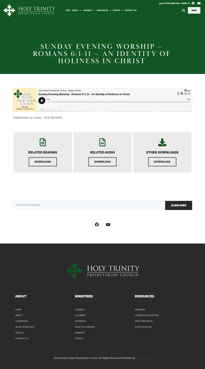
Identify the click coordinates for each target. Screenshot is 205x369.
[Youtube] (108, 224)
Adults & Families (85, 327)
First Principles (144, 321)
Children (80, 315)
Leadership (21, 321)
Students (80, 321)
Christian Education (146, 315)
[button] (183, 10)
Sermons (140, 309)
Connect (87, 10)
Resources (102, 10)
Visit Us (19, 332)
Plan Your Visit (143, 327)
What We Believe (25, 327)
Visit (68, 10)
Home (18, 309)
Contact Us (130, 10)
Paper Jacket (143, 358)
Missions (80, 332)
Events (116, 10)
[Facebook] (97, 224)
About (75, 10)
